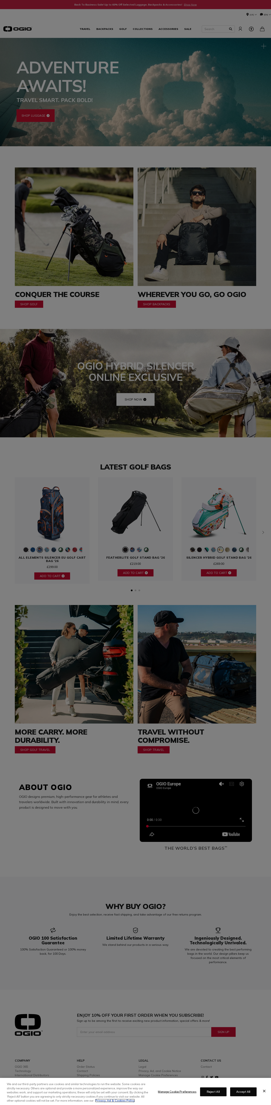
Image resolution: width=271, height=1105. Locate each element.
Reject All (213, 1091)
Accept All (243, 1091)
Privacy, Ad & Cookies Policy (115, 1100)
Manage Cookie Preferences (177, 1091)
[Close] (264, 1091)
